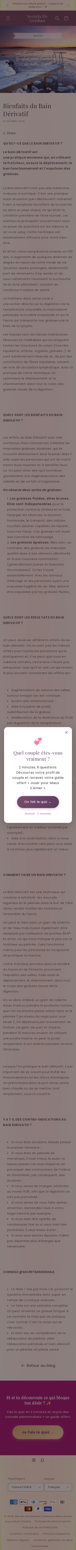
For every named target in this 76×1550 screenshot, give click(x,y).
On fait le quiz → (38, 802)
